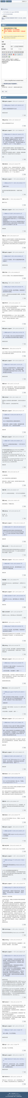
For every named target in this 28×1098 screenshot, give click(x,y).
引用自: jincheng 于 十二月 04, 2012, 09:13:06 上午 (14, 887)
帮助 (9, 1093)
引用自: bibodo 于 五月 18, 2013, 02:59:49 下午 (13, 663)
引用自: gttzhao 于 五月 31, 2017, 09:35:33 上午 (13, 105)
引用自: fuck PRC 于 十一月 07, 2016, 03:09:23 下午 (14, 183)
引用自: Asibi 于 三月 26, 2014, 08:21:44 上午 (13, 414)
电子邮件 (4, 44)
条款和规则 (13, 1093)
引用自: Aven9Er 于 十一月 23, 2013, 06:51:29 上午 (14, 527)
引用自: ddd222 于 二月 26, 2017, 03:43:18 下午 (13, 134)
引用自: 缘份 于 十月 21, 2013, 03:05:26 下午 (13, 563)
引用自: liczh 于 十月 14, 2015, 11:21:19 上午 (13, 364)
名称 (3, 41)
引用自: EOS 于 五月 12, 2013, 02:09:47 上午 (13, 756)
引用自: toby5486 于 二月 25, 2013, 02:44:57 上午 (14, 830)
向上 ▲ (18, 1093)
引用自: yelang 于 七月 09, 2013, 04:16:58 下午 (13, 286)
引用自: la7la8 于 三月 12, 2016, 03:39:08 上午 (13, 256)
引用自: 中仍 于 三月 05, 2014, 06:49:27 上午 (13, 440)
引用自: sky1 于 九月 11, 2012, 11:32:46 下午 (13, 1030)
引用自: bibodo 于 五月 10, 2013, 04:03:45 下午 (13, 777)
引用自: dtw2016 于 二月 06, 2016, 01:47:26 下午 (14, 332)
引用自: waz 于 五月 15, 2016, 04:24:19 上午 (13, 213)
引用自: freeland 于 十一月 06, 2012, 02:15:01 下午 (14, 955)
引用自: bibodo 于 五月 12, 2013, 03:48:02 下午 (13, 722)
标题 (3, 46)
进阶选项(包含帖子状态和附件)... (11, 83)
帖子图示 (4, 49)
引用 (24, 115)
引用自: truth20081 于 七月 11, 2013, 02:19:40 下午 (14, 595)
